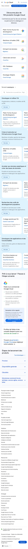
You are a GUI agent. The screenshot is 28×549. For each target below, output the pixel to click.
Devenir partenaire (5, 500)
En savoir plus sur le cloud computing (9, 469)
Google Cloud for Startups (7, 485)
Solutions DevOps (5, 449)
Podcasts (3, 505)
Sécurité (3, 442)
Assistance (3, 471)
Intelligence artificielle (6, 440)
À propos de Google (5, 534)
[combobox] (6, 546)
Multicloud (3, 399)
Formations (3, 478)
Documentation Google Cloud (7, 462)
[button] (26, 92)
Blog (2, 413)
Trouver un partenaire (6, 498)
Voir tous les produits (6, 424)
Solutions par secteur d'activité (8, 447)
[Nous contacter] (5, 6)
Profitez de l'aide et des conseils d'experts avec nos (13, 331)
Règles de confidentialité (16, 534)
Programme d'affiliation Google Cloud (9, 460)
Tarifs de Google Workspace (7, 422)
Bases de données (5, 433)
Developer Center (5, 507)
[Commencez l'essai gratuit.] (19, 6)
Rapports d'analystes (6, 409)
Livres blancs (4, 411)
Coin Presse (4, 510)
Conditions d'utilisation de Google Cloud (11, 539)
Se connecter (24, 2)
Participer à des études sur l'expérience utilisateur (12, 519)
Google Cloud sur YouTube (7, 512)
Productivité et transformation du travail (10, 444)
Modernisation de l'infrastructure (8, 430)
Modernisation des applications (8, 435)
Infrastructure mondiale (6, 402)
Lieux (2, 404)
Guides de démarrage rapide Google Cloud (10, 464)
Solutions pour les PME (6, 451)
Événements (4, 503)
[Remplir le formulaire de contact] (14, 320)
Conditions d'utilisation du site (8, 536)
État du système (5, 487)
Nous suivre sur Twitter (6, 517)
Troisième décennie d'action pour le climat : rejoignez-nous (12, 530)
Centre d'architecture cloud (7, 476)
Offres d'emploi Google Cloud (7, 521)
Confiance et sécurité (6, 395)
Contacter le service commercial (8, 496)
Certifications (4, 480)
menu (2, 2)
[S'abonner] (22, 542)
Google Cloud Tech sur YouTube (8, 514)
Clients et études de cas (6, 406)
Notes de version (5, 490)
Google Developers (5, 483)
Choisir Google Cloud (5, 393)
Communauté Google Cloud (7, 523)
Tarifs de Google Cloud (6, 420)
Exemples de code (5, 473)
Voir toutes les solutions (6, 453)
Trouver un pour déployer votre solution (13, 342)
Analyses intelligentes (6, 437)
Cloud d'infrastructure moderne (8, 397)
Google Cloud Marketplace (7, 467)
